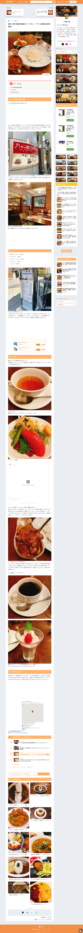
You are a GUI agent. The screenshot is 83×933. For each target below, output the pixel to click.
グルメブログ (66, 301)
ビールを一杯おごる (66, 51)
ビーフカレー (14, 90)
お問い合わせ (67, 251)
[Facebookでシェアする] (27, 912)
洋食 (14, 732)
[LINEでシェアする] (36, 912)
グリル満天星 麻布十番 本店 (14, 731)
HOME (42, 927)
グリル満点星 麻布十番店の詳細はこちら (17, 103)
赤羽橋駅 (25, 732)
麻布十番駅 (18, 732)
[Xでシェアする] (23, 912)
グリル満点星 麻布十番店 (16, 87)
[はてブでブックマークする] (32, 912)
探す (53, 1)
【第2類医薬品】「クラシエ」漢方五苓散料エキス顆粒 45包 (70, 112)
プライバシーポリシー (47, 929)
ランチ (44, 919)
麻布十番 (67, 2)
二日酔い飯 (48, 917)
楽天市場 (43, 344)
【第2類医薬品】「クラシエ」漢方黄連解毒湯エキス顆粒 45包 (70, 128)
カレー (39, 919)
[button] (80, 930)
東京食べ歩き (66, 304)
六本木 (62, 2)
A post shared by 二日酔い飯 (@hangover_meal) (28, 502)
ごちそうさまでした (15, 92)
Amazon (38, 344)
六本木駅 (21, 732)
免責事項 (33, 929)
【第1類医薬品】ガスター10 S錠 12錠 (70, 143)
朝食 (58, 2)
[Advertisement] (29, 114)
